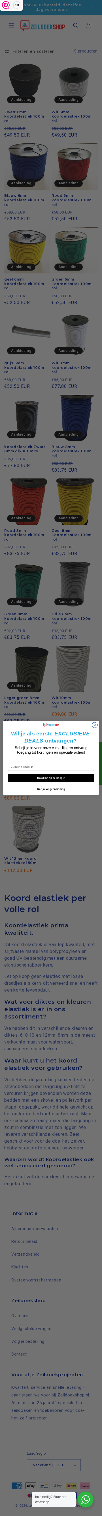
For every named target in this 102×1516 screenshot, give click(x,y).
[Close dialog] (95, 725)
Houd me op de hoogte (51, 778)
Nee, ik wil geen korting (51, 789)
